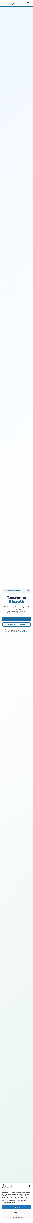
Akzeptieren (16, 1207)
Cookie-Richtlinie (15, 1221)
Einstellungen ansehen (16, 1217)
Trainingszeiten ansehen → (16, 624)
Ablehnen (16, 1212)
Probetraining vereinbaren (16, 619)
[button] (30, 1186)
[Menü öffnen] (28, 3)
